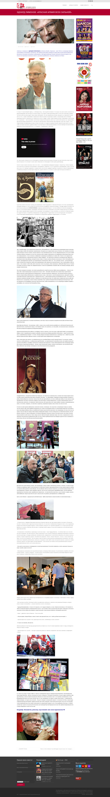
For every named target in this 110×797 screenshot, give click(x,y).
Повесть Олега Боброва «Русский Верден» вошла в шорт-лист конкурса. (56, 748)
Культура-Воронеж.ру (84, 770)
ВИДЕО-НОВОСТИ (84, 5)
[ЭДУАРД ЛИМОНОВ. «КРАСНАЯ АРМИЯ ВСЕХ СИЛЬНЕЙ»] (45, 31)
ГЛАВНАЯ (64, 5)
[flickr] (90, 1)
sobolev (33, 46)
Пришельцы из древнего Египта (47, 763)
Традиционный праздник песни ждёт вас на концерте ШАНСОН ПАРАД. (47, 770)
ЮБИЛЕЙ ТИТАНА (22, 748)
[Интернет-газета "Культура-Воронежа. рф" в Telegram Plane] (80, 766)
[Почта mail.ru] (89, 766)
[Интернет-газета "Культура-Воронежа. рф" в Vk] (77, 766)
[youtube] (89, 1)
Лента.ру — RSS (62, 760)
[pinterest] (92, 1)
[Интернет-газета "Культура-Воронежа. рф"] (25, 5)
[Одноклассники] (86, 766)
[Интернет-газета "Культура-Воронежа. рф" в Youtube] (83, 766)
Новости (27, 46)
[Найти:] (84, 759)
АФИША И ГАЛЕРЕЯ (73, 5)
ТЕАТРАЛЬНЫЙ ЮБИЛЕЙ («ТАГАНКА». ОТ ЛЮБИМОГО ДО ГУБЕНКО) (47, 778)
